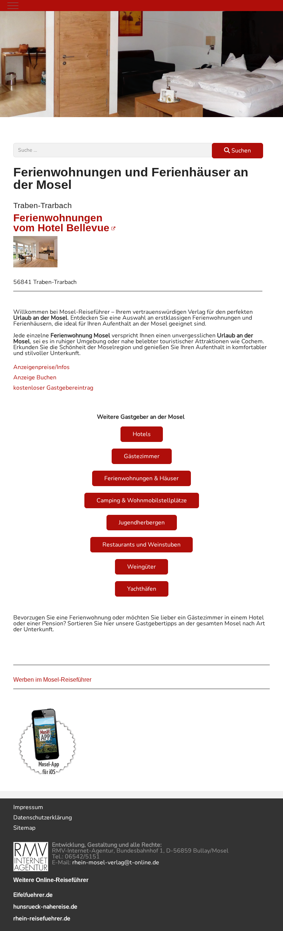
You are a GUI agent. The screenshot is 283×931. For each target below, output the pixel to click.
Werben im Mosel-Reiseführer (52, 680)
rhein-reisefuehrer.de (41, 918)
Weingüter (141, 567)
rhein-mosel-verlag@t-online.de (115, 862)
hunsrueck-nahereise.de (45, 907)
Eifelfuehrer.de (33, 895)
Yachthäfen (141, 589)
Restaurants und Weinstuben (141, 545)
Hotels (142, 434)
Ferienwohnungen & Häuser (141, 478)
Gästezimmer (142, 456)
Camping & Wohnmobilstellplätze (142, 500)
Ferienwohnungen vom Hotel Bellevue (61, 223)
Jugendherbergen (142, 523)
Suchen (240, 151)
